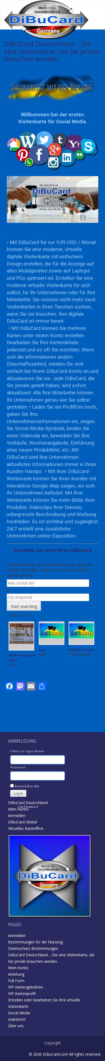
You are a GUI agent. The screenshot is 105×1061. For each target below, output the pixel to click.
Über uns (16, 1025)
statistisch (17, 1019)
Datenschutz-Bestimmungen (33, 948)
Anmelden (17, 815)
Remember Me (26, 786)
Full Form (16, 980)
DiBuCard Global (22, 821)
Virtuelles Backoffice (25, 828)
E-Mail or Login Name (27, 751)
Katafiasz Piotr (81, 650)
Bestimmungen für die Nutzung (35, 941)
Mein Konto (18, 809)
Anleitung (16, 974)
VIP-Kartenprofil (22, 993)
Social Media (19, 1012)
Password (17, 767)
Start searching (24, 606)
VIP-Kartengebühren (25, 987)
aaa (42, 650)
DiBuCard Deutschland (28, 802)
